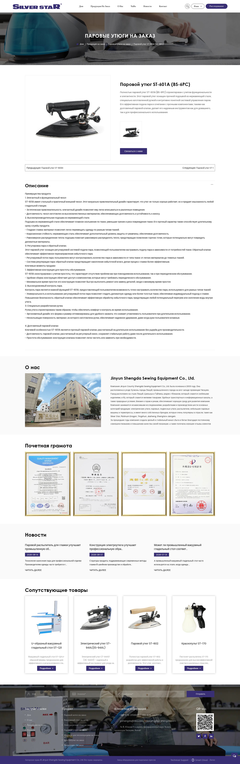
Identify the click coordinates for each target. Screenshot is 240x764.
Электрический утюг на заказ (78, 724)
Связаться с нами (133, 151)
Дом (81, 6)
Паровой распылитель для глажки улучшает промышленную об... (53, 547)
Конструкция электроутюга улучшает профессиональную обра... (113, 547)
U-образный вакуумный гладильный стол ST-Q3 (46, 646)
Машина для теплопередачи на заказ (81, 735)
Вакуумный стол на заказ (100, 11)
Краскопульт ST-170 (194, 643)
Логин (212, 759)
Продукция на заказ (100, 6)
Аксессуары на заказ (74, 745)
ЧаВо (133, 6)
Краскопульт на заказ (74, 740)
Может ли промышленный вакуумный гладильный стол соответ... (177, 547)
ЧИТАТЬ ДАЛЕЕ (33, 570)
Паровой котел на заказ (75, 714)
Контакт (163, 6)
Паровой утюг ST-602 (144, 643)
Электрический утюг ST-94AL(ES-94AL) (95, 646)
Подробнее (46, 668)
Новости (147, 6)
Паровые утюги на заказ (119, 44)
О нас (120, 6)
